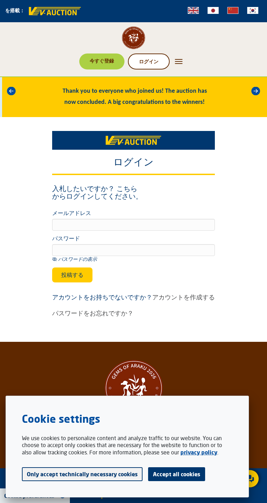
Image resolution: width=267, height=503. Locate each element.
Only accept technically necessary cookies (82, 474)
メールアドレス (71, 213)
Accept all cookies (176, 474)
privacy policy (198, 452)
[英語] (193, 10)
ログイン (149, 61)
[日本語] (213, 10)
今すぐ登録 (102, 61)
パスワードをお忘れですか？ (93, 313)
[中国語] (232, 10)
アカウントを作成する (183, 297)
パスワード (66, 239)
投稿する (72, 274)
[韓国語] (252, 10)
